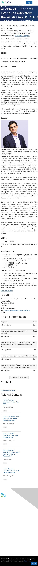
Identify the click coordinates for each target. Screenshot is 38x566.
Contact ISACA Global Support (10, 519)
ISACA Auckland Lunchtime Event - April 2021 (11, 402)
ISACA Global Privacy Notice (10, 552)
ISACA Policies (5, 548)
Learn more (28, 561)
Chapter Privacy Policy (8, 554)
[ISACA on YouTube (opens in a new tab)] (9, 503)
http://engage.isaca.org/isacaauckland (17, 310)
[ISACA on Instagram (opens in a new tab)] (12, 503)
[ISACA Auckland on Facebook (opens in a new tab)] (2, 503)
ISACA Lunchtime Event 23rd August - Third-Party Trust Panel (11, 418)
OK (35, 563)
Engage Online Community (9, 506)
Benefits (3, 532)
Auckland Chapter (22, 36)
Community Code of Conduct (10, 546)
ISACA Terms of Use (7, 550)
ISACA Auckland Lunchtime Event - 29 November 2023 (10, 435)
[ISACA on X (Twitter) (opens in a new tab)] (5, 503)
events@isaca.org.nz (8, 390)
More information (7, 291)
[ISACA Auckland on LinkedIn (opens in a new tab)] (7, 503)
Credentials (4, 534)
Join (2, 530)
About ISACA (5, 544)
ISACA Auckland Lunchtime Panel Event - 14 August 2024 (11, 471)
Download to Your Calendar (19, 377)
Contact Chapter (6, 517)
